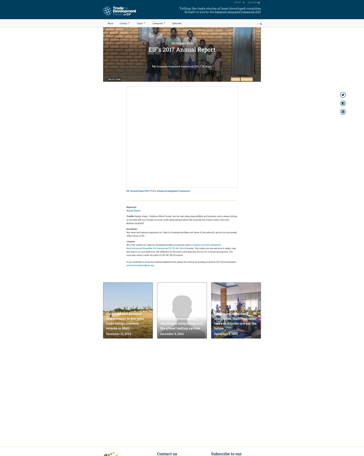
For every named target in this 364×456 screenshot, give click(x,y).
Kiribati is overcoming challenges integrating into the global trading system (181, 323)
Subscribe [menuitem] (177, 23)
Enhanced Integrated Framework (173, 191)
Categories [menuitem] (156, 23)
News (208, 66)
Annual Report (133, 210)
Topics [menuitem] (138, 23)
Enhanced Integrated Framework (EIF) (238, 12)
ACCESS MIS (253, 3)
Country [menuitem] (121, 23)
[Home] (119, 11)
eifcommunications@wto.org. (140, 265)
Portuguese (246, 79)
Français (236, 79)
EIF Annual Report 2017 (138, 191)
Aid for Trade (114, 79)
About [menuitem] (110, 23)
